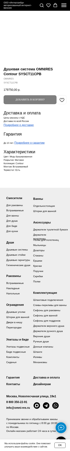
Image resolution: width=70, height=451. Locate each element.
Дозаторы (39, 250)
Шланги (37, 351)
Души (10, 242)
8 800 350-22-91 (16, 402)
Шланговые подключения (48, 299)
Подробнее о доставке (19, 125)
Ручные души (41, 341)
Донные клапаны (43, 346)
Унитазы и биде (17, 339)
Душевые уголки (15, 311)
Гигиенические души (18, 265)
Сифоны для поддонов (46, 320)
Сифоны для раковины (46, 310)
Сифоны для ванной (45, 315)
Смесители (14, 198)
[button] (41, 5)
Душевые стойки (15, 254)
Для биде (11, 226)
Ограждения (15, 304)
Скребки (38, 276)
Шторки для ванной (44, 211)
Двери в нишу (14, 322)
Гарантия (13, 377)
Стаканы (38, 255)
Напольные (13, 293)
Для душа (12, 220)
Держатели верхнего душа (48, 325)
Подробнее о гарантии (29, 142)
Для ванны (12, 215)
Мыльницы (39, 245)
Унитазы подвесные (18, 346)
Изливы (37, 357)
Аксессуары (42, 222)
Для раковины (14, 205)
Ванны (38, 198)
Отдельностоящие (44, 205)
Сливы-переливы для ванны (50, 305)
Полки (36, 281)
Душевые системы (17, 249)
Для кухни (12, 231)
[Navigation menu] (63, 5)
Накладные (13, 288)
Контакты (13, 384)
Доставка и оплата (46, 377)
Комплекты (12, 357)
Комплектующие (45, 292)
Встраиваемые (15, 283)
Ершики (37, 260)
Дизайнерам (42, 384)
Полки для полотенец (46, 239)
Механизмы (40, 362)
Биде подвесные (16, 351)
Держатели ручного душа (48, 331)
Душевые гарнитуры (18, 260)
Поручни (38, 271)
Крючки (37, 265)
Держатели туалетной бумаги (50, 229)
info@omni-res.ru (18, 407)
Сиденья (11, 362)
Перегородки (14, 327)
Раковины (13, 276)
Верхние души (41, 336)
